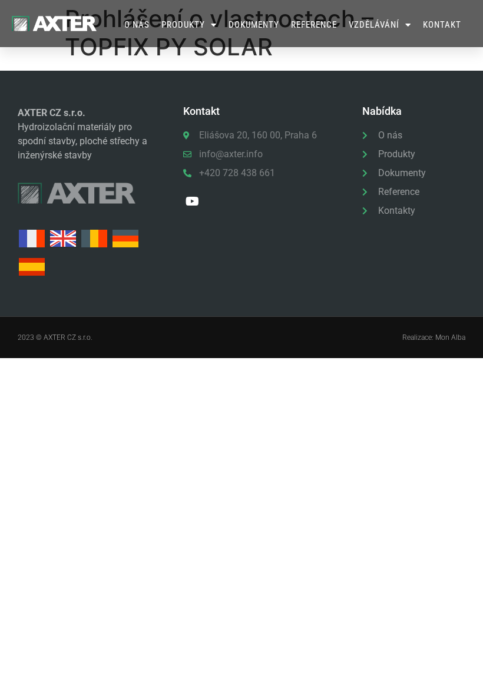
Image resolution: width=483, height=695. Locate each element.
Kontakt (442, 24)
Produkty (183, 24)
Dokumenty (254, 24)
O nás (137, 24)
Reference (314, 24)
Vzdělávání (374, 24)
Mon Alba (450, 337)
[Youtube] (192, 201)
